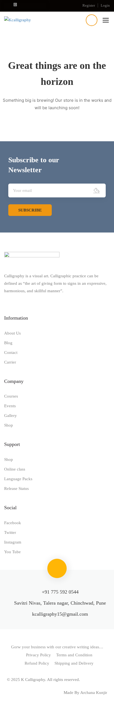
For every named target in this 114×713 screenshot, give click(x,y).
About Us (12, 333)
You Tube (12, 552)
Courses (11, 396)
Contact (10, 352)
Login (105, 5)
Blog (8, 343)
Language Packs (18, 479)
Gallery (10, 415)
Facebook (12, 523)
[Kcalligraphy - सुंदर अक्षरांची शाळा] (31, 19)
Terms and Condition (74, 655)
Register (88, 5)
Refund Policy (37, 663)
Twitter (10, 532)
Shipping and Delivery (74, 663)
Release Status (16, 488)
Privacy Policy (38, 655)
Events (10, 406)
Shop (8, 425)
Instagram (12, 542)
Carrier (10, 362)
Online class (14, 469)
